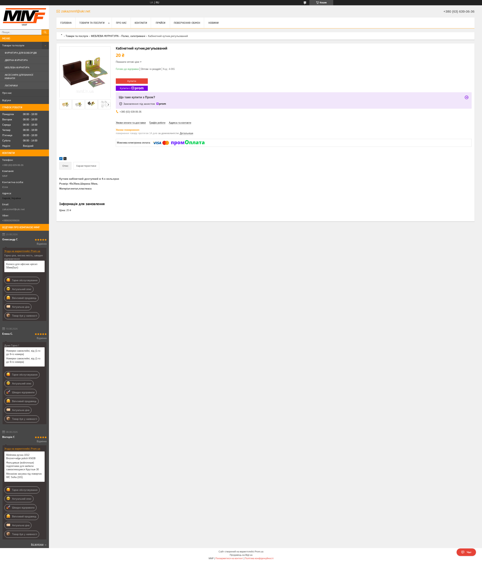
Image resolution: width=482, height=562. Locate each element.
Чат (469, 552)
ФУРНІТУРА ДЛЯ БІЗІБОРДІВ (21, 52)
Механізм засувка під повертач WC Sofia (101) (24, 475)
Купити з (125, 88)
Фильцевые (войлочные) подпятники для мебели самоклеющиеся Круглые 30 (22, 466)
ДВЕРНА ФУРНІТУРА (16, 60)
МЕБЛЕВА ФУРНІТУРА (17, 67)
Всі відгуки (37, 544)
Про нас (7, 93)
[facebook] (61, 159)
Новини (213, 22)
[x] (64, 159)
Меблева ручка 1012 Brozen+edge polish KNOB (21, 457)
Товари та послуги (13, 45)
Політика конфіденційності (259, 558)
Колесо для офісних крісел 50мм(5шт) (21, 266)
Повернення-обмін (187, 22)
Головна (66, 22)
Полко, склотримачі (133, 35)
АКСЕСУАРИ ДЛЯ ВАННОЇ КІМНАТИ (19, 76)
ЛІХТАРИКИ (11, 85)
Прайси (160, 22)
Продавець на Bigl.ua (241, 555)
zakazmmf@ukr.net (13, 209)
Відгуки (6, 100)
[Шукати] (45, 32)
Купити (131, 81)
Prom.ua (259, 551)
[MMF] (24, 15)
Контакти (141, 22)
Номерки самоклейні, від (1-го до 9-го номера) (23, 352)
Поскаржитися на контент (229, 558)
